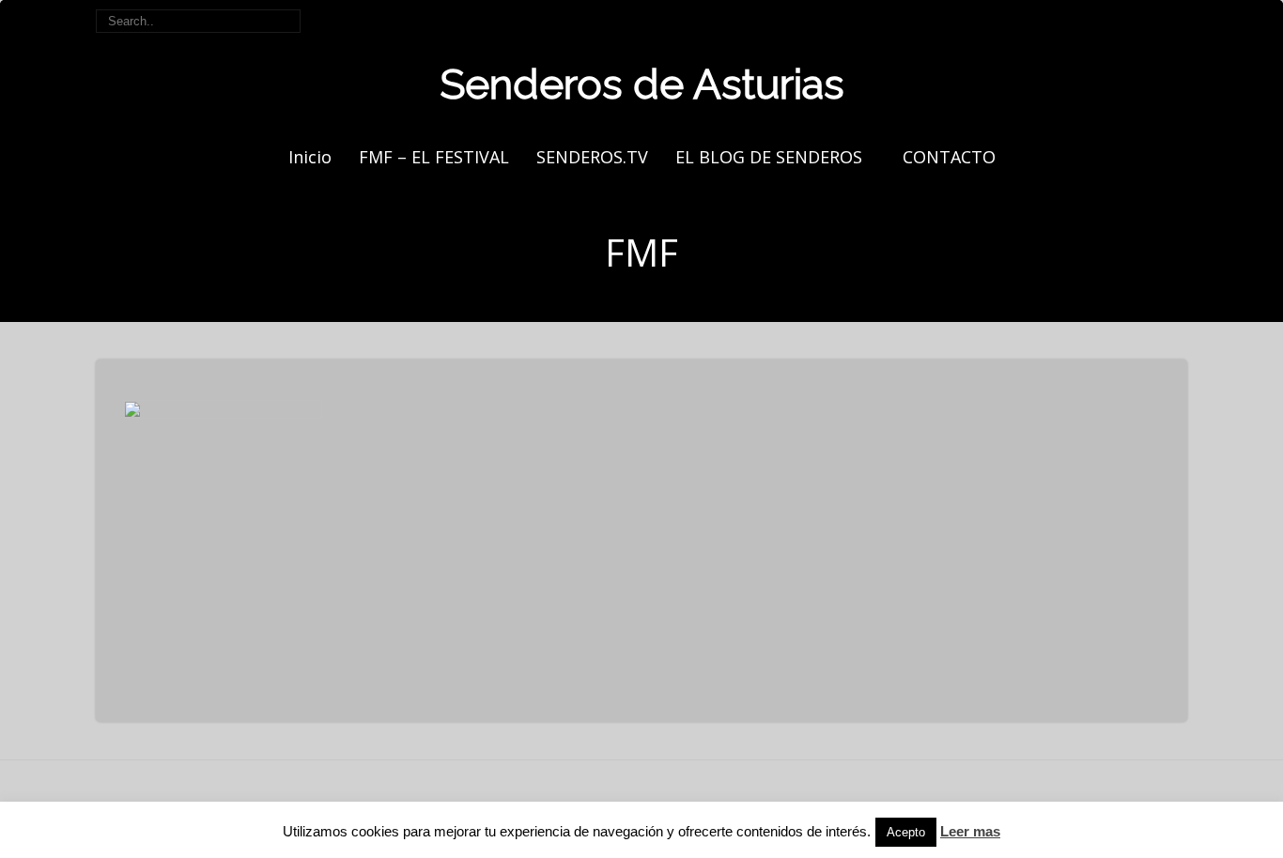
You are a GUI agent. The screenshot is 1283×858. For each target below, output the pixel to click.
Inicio (310, 157)
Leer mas (970, 831)
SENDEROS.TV (592, 157)
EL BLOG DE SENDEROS (768, 157)
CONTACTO (949, 157)
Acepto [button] (906, 832)
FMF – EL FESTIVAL (434, 157)
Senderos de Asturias (642, 84)
